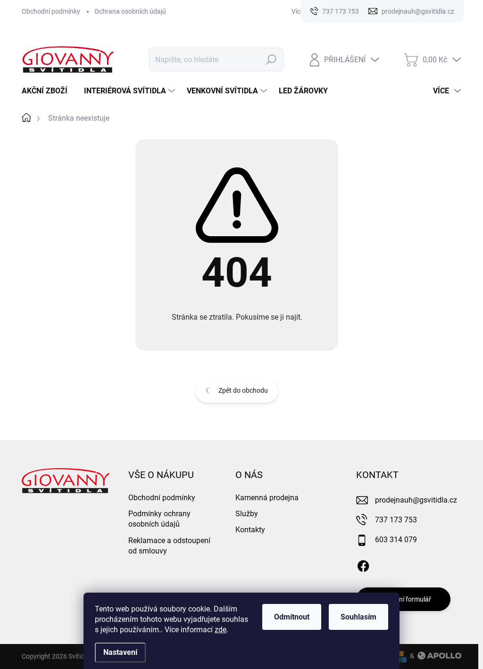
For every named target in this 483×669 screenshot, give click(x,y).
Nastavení (120, 652)
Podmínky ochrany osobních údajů (159, 519)
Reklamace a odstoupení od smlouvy (169, 545)
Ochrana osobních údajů (130, 11)
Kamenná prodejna (267, 497)
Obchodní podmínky (51, 11)
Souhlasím (358, 616)
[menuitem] (48, 91)
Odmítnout (291, 616)
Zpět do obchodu (243, 390)
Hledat (271, 59)
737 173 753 (396, 519)
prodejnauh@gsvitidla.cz (416, 500)
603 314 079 (396, 539)
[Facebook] (363, 564)
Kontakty (250, 529)
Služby (246, 513)
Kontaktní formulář (403, 599)
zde (220, 629)
